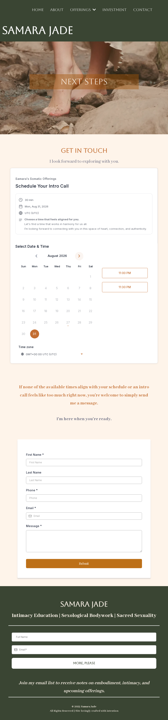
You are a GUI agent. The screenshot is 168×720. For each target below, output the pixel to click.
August (53, 256)
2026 (63, 256)
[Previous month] (36, 256)
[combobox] (52, 354)
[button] (82, 214)
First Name (35, 454)
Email (31, 508)
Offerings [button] (81, 10)
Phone (32, 490)
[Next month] (79, 256)
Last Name (33, 472)
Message (34, 526)
